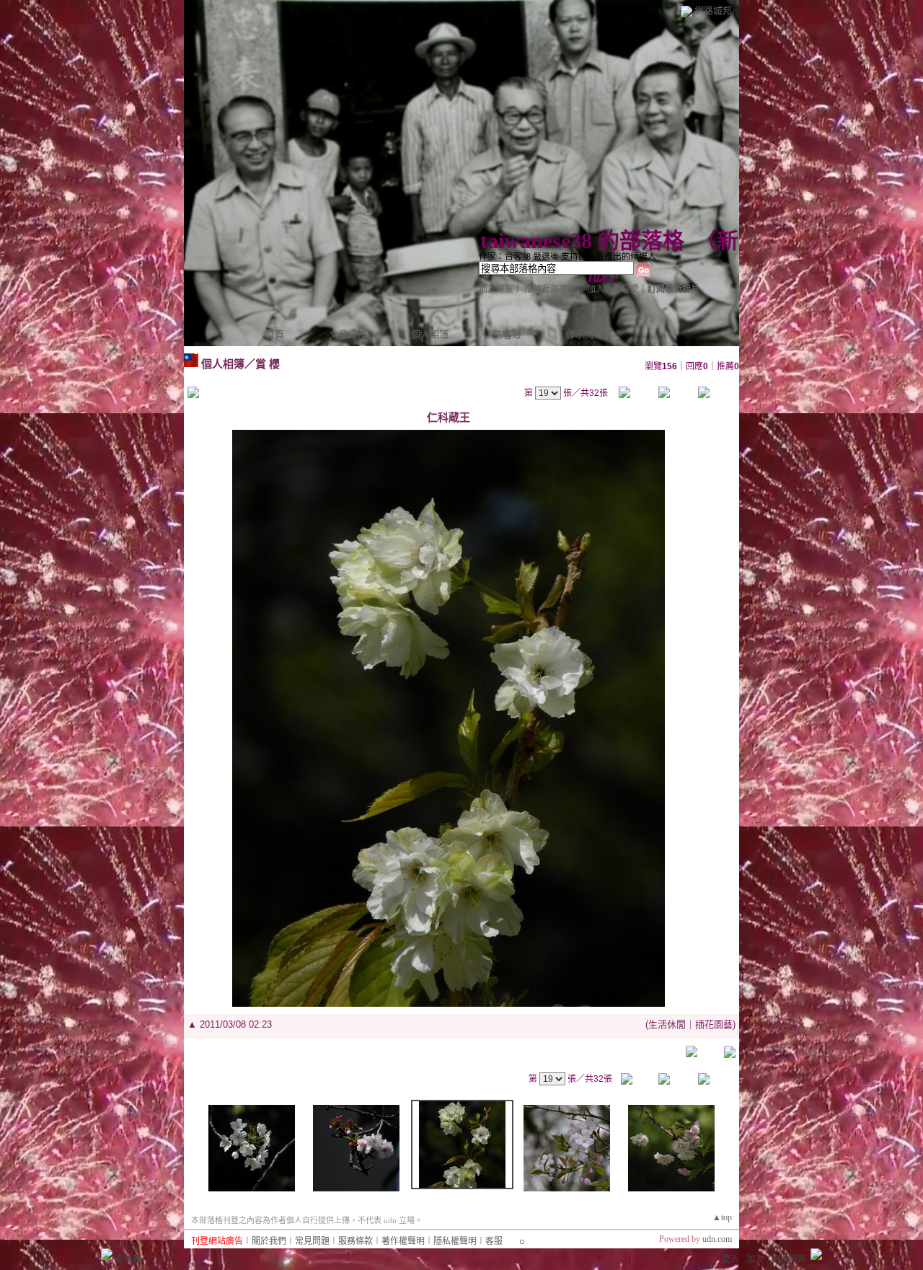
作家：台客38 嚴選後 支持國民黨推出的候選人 (567, 257)
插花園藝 (714, 1024)
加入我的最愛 (613, 289)
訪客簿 (507, 334)
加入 (755, 1259)
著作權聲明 (403, 1241)
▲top (722, 1217)
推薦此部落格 (550, 289)
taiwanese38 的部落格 (582, 240)
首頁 (274, 334)
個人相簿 (430, 334)
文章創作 (347, 334)
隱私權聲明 (455, 1241)
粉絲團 (129, 1259)
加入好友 (496, 289)
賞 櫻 (267, 364)
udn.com (717, 1239)
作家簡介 (585, 334)
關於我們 (269, 1241)
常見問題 (312, 1241)
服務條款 (355, 1241)
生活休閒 (667, 1024)
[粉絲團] (106, 1254)
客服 (494, 1241)
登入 (730, 1259)
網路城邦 (713, 10)
